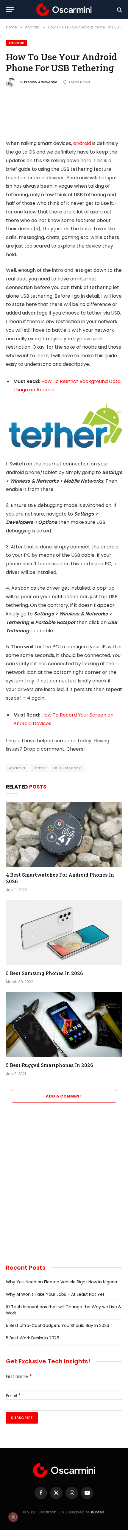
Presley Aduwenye (40, 81)
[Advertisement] (64, 1187)
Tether (39, 768)
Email (13, 1396)
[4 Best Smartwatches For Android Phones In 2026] (64, 834)
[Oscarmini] (64, 9)
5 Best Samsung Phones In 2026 (44, 973)
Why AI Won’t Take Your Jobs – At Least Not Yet (55, 1294)
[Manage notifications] (13, 1517)
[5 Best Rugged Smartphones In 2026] (64, 1024)
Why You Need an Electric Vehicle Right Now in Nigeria (61, 1282)
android (82, 143)
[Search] (119, 9)
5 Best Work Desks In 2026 (32, 1338)
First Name (19, 1376)
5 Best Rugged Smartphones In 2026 (49, 1065)
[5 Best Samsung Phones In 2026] (64, 932)
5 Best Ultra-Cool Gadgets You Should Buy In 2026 (57, 1325)
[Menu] (10, 9)
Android (16, 43)
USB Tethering (67, 768)
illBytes (97, 1512)
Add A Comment (64, 1096)
